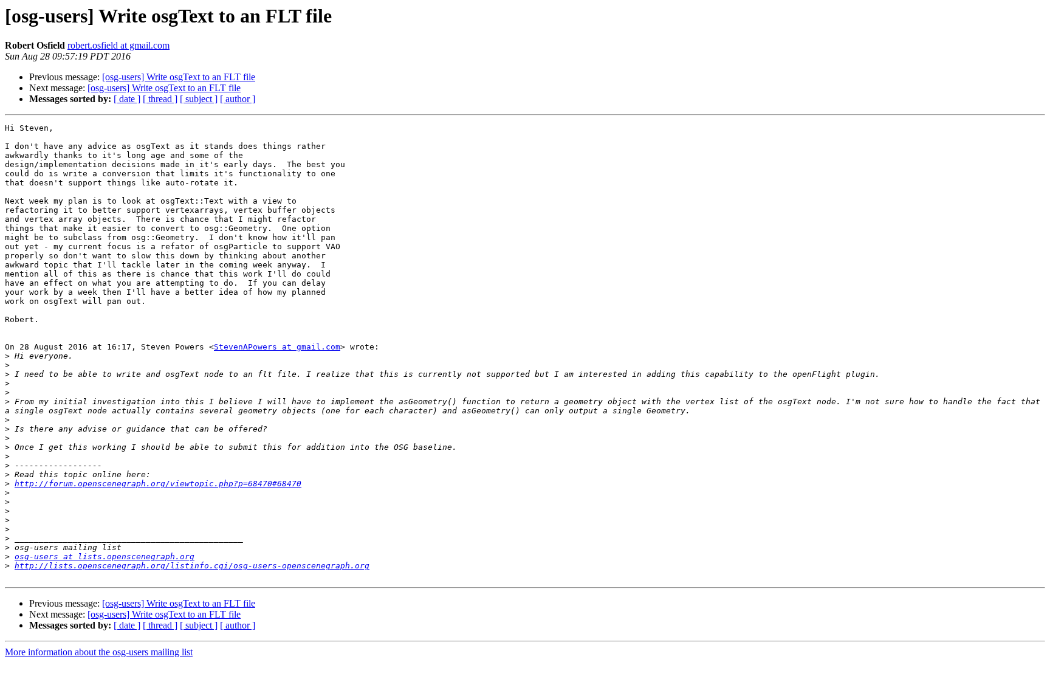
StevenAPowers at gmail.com (277, 346)
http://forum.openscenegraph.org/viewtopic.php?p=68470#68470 (158, 483)
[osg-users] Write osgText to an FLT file (178, 77)
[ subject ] (199, 99)
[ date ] (127, 99)
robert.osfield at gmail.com (118, 45)
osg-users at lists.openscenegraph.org (104, 556)
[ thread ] (160, 99)
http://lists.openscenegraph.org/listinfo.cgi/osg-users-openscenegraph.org (192, 565)
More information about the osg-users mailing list (99, 652)
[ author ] (237, 99)
